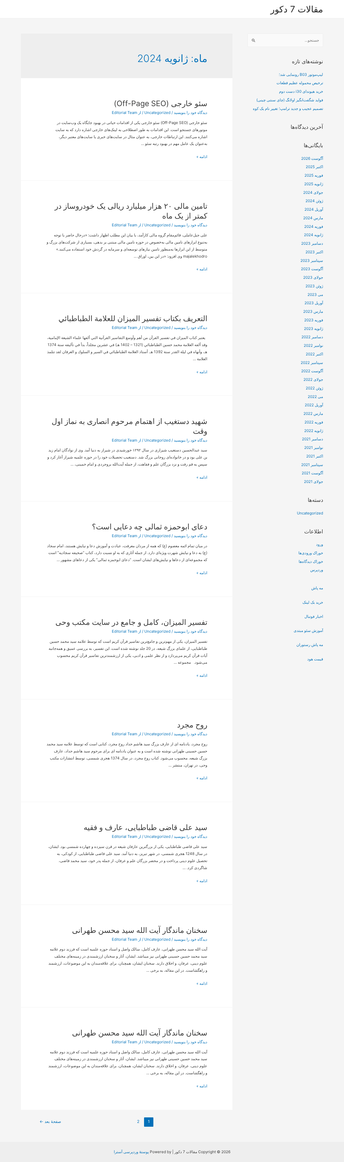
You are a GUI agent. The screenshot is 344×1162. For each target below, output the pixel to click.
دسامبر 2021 (312, 439)
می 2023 (315, 294)
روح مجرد (192, 724)
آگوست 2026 (312, 158)
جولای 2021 (313, 481)
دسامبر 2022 (312, 336)
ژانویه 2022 (313, 430)
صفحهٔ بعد (50, 1121)
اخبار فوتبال (313, 616)
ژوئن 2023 (314, 286)
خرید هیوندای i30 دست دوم (301, 91)
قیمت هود (315, 659)
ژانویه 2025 (313, 183)
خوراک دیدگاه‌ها (311, 561)
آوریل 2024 (313, 209)
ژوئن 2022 (314, 388)
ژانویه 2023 (313, 328)
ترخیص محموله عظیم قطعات (300, 82)
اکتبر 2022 (314, 354)
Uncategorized (310, 513)
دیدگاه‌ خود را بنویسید (190, 112)
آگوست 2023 (312, 268)
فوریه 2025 (313, 175)
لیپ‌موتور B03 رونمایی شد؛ (301, 74)
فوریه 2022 (313, 422)
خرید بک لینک (312, 602)
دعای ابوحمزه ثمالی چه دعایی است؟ (149, 526)
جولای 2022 (313, 379)
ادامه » (201, 156)
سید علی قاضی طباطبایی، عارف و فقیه (145, 827)
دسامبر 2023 (312, 243)
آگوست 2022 (312, 371)
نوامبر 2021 (313, 447)
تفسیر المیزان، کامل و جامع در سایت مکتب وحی (131, 622)
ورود (319, 544)
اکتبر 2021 (314, 456)
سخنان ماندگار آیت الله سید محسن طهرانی (139, 930)
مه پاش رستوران (309, 644)
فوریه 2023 (313, 320)
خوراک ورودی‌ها (310, 553)
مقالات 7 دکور (296, 9)
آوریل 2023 (313, 302)
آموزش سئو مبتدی (308, 630)
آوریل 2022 (314, 405)
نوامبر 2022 (313, 345)
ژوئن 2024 (314, 200)
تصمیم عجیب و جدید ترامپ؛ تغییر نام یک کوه (288, 108)
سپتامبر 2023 (311, 260)
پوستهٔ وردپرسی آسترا (131, 1151)
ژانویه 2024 (313, 234)
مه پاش (317, 588)
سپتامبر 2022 (312, 362)
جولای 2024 (313, 192)
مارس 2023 (313, 311)
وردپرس (316, 569)
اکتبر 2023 (314, 252)
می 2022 (315, 396)
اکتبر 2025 (314, 166)
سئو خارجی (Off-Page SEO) (160, 103)
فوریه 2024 (313, 226)
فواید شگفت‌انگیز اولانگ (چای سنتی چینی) (289, 100)
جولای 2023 (313, 277)
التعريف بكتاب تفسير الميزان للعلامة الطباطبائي (132, 318)
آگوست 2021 (312, 473)
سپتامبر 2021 (312, 464)
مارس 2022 (313, 413)
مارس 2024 (313, 218)
